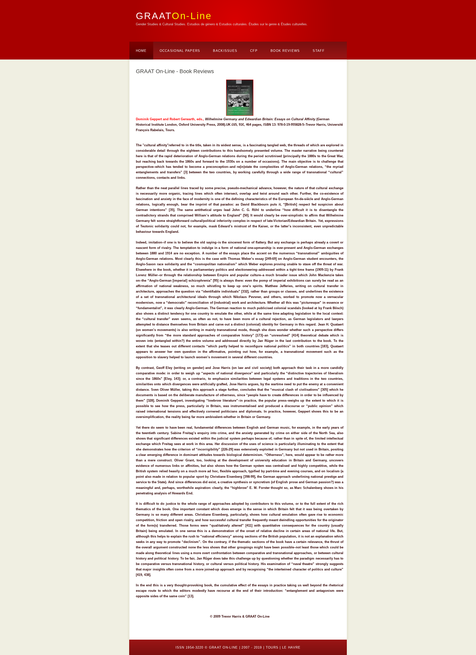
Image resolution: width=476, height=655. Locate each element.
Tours (272, 647)
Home (141, 51)
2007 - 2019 (251, 647)
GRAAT (174, 15)
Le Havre (291, 647)
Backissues (225, 51)
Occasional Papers (180, 51)
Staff (318, 51)
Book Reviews (285, 51)
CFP (254, 51)
